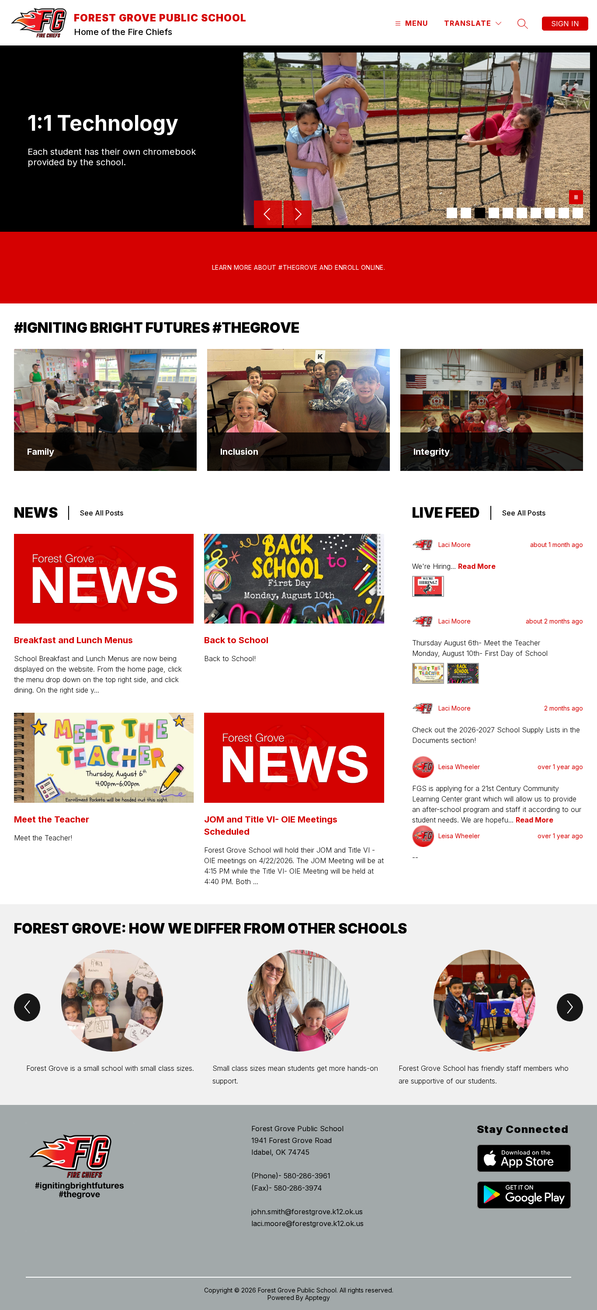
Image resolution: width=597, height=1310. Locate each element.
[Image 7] (536, 213)
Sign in (565, 23)
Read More (477, 566)
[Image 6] (522, 213)
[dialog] (105, 410)
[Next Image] (298, 215)
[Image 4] (494, 213)
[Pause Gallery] (576, 198)
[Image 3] (480, 213)
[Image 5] (508, 213)
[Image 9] (564, 213)
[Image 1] (452, 213)
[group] (112, 1018)
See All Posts (101, 513)
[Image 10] (578, 213)
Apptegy (317, 1297)
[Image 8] (550, 213)
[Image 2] (466, 213)
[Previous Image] (268, 215)
